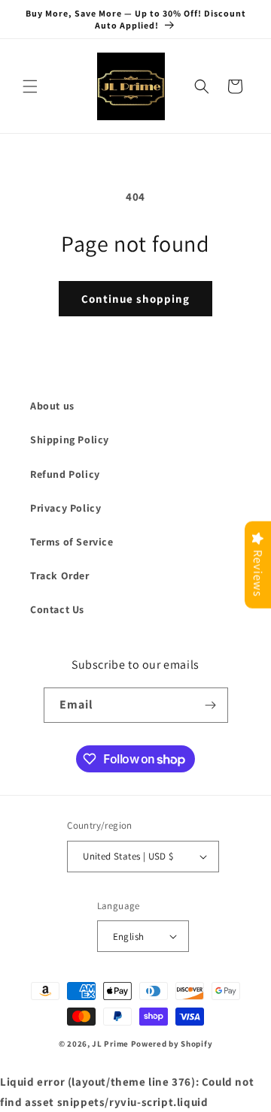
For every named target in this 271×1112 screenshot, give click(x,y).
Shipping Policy (69, 439)
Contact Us (57, 609)
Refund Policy (65, 474)
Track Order (60, 575)
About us (52, 405)
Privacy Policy (65, 508)
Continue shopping (135, 299)
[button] (30, 86)
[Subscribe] (210, 705)
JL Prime (110, 1043)
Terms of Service (72, 541)
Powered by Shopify (172, 1043)
